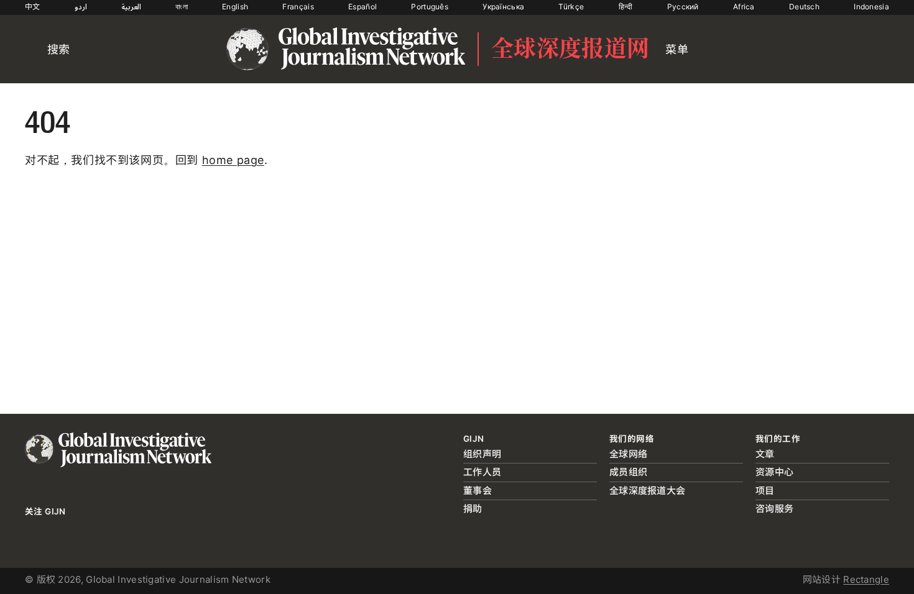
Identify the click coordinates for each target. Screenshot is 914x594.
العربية (131, 6)
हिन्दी (626, 6)
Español (362, 6)
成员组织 (628, 472)
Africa (744, 6)
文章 (765, 454)
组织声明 (482, 454)
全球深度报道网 (570, 49)
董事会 (477, 490)
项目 (765, 490)
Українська (503, 6)
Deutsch (804, 6)
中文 (32, 6)
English (235, 6)
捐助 (472, 508)
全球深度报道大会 (647, 490)
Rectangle (866, 579)
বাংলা (181, 6)
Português (429, 6)
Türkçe (571, 6)
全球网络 (628, 454)
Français (297, 6)
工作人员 (482, 472)
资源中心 (774, 472)
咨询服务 (774, 508)
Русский (683, 6)
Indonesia (871, 6)
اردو (81, 6)
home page (233, 160)
